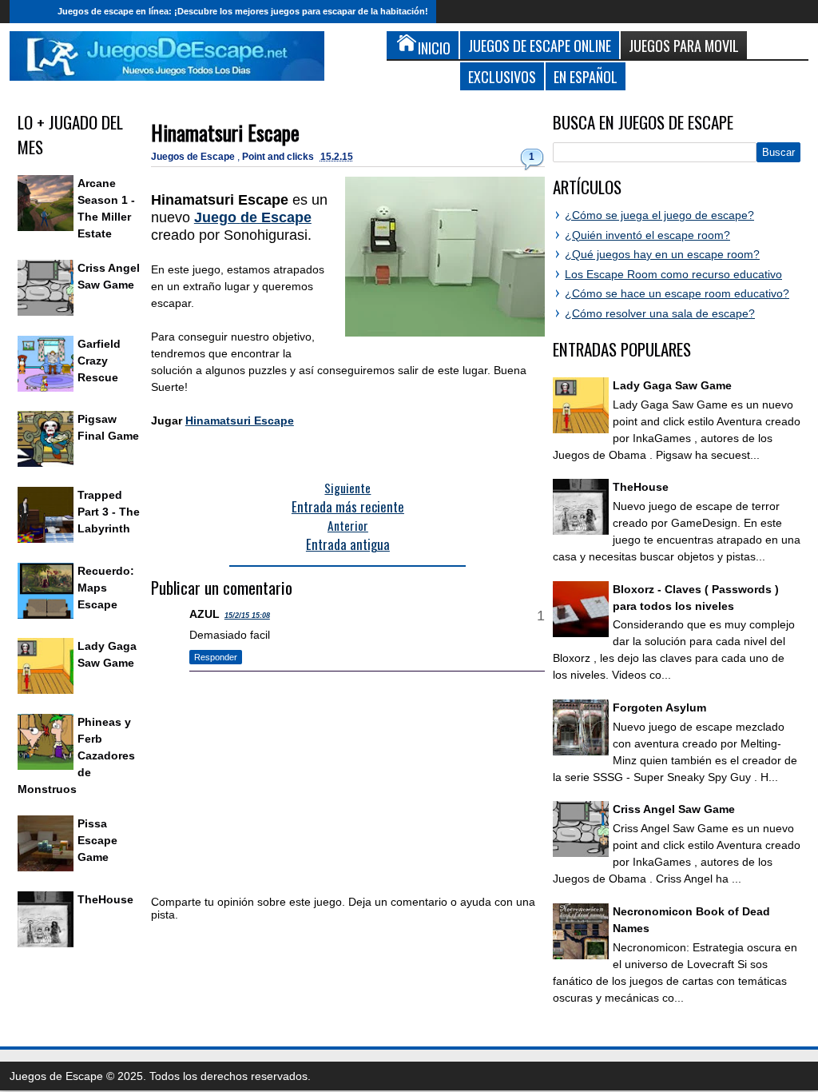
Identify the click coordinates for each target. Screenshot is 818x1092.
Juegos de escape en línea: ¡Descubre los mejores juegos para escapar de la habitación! (243, 11)
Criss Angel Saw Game (674, 809)
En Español (585, 76)
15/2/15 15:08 (247, 616)
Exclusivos (502, 76)
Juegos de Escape (194, 156)
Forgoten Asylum (659, 707)
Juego (253, 217)
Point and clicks (279, 156)
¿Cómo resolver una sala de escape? (660, 313)
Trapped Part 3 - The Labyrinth (108, 511)
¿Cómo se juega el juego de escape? (659, 215)
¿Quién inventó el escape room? (647, 235)
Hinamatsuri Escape (225, 132)
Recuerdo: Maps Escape (105, 587)
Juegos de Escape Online (539, 45)
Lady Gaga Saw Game (672, 385)
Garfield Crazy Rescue (99, 360)
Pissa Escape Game (97, 840)
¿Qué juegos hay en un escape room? (662, 254)
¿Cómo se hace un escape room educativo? (677, 293)
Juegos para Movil (684, 45)
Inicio (30, 11)
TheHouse (105, 899)
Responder (215, 657)
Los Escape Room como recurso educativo (673, 274)
